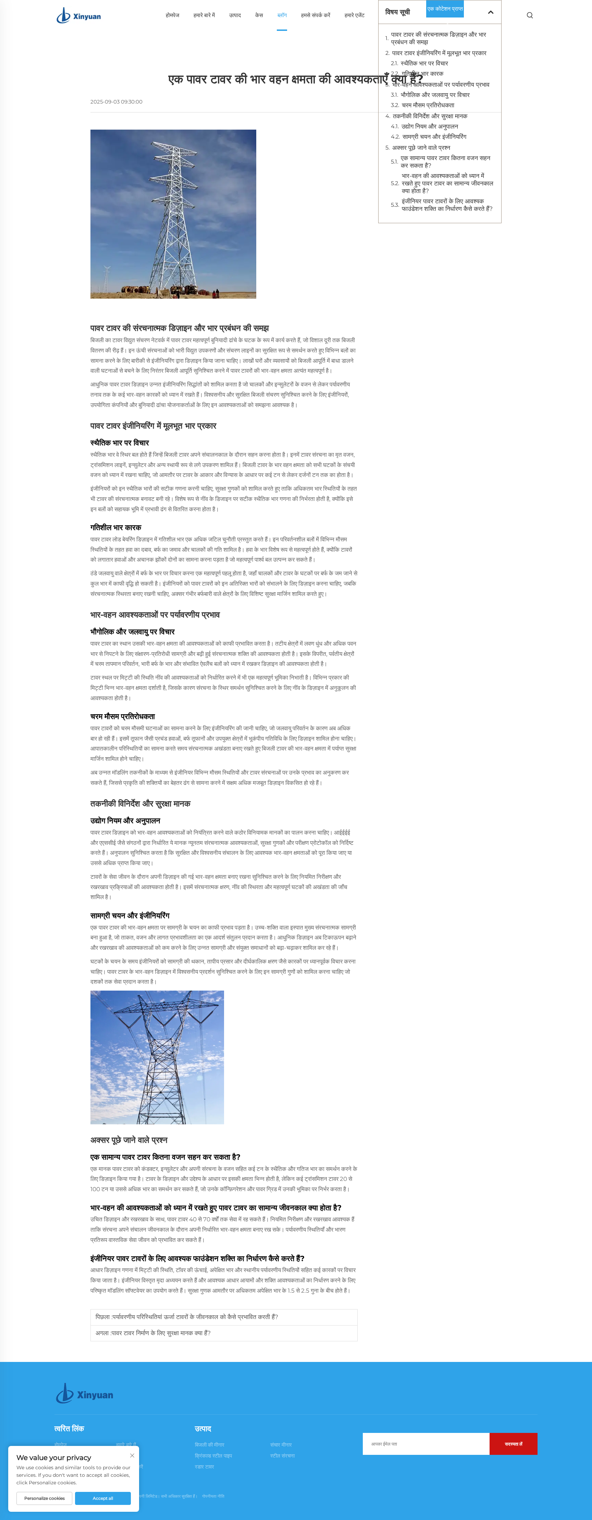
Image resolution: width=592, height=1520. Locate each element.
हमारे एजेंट (355, 15)
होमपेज (172, 15)
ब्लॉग (282, 15)
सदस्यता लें (513, 1444)
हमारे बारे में (204, 15)
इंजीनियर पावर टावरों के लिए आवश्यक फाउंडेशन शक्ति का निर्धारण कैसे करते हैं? (447, 205)
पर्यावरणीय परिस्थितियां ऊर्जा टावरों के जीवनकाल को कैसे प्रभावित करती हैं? (195, 1317)
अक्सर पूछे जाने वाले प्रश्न (421, 148)
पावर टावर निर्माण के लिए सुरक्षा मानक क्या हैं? (161, 1333)
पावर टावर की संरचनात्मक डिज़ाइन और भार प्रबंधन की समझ (438, 38)
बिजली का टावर (107, 340)
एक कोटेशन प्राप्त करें (445, 11)
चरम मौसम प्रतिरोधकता (428, 105)
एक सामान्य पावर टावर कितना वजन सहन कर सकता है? (445, 161)
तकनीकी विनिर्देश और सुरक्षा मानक (430, 116)
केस (259, 15)
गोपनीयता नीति (213, 1496)
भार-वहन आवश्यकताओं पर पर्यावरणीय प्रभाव (441, 84)
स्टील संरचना (282, 1455)
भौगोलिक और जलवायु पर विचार (435, 95)
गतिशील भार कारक (422, 73)
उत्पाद (235, 15)
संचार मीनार (281, 1444)
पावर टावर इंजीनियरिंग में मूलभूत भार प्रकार (439, 53)
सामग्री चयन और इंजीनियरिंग (434, 137)
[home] (79, 15)
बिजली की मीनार (209, 1444)
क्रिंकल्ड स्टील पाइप (213, 1455)
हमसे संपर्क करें (315, 15)
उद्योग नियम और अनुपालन (430, 126)
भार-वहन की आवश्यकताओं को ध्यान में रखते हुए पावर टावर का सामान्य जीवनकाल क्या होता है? (447, 183)
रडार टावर (204, 1466)
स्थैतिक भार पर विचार (424, 63)
